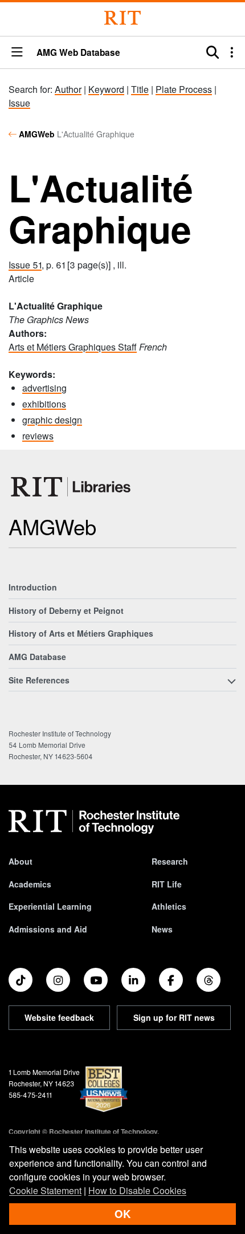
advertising (44, 387)
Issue (19, 102)
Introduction (33, 587)
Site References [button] (39, 680)
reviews (38, 435)
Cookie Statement (45, 1190)
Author (68, 89)
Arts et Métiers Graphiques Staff (73, 346)
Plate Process (184, 89)
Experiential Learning (50, 906)
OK (122, 1213)
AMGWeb (37, 134)
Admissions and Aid (48, 929)
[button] (17, 53)
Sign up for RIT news (174, 1017)
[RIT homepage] (94, 822)
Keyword (106, 89)
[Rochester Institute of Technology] (122, 18)
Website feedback (59, 1017)
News (162, 929)
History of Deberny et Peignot (66, 610)
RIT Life (167, 884)
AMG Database (37, 656)
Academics (30, 884)
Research (170, 861)
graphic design (52, 419)
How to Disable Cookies (137, 1190)
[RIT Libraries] (72, 487)
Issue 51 (25, 264)
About (20, 861)
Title (140, 89)
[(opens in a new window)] (20, 980)
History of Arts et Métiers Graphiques (81, 633)
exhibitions (44, 403)
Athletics (169, 906)
